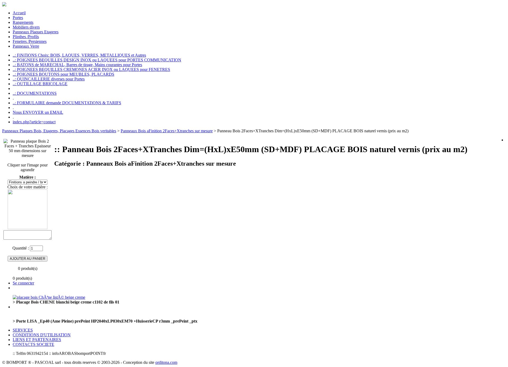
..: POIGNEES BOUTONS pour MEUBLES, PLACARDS (63, 74)
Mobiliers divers (26, 27)
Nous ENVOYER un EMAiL (38, 112)
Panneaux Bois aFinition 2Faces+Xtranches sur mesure (167, 131)
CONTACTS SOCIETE (33, 344)
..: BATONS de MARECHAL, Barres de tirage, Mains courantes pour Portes (77, 64)
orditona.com (166, 362)
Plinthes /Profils (26, 36)
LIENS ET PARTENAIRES (37, 339)
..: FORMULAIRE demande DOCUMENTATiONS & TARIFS (67, 103)
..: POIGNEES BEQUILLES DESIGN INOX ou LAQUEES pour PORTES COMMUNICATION (97, 60)
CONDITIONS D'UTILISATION (42, 335)
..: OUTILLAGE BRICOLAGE (40, 83)
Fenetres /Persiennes (30, 41)
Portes (18, 17)
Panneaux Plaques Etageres (35, 32)
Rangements (23, 22)
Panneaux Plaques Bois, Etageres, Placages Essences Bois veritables (59, 131)
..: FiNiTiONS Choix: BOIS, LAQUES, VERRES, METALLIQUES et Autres (79, 55)
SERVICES (23, 330)
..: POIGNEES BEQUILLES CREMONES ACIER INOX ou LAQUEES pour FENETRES (91, 69)
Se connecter (23, 283)
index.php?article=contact (34, 122)
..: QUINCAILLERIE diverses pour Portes (49, 79)
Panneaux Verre (26, 46)
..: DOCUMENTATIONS (35, 93)
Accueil (19, 13)
